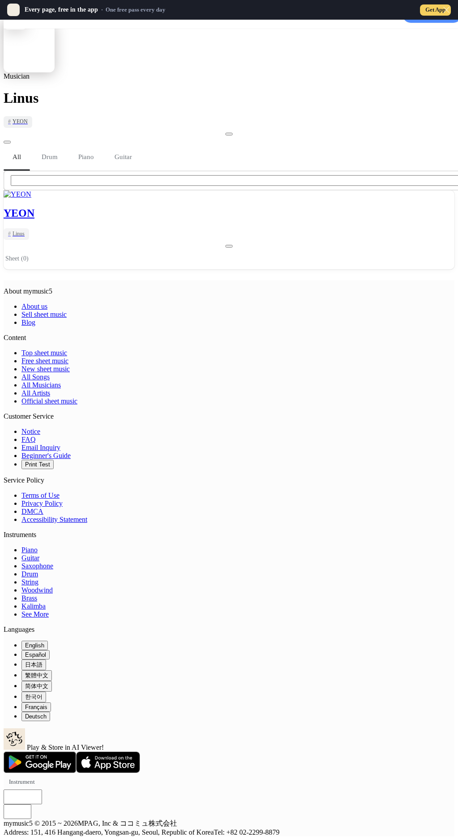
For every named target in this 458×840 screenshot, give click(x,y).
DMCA (32, 511)
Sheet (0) (17, 258)
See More (35, 614)
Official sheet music (49, 401)
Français (36, 707)
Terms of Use (40, 495)
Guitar (30, 558)
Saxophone (37, 566)
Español (35, 654)
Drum (29, 574)
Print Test (37, 464)
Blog (28, 322)
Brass (29, 598)
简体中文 (36, 686)
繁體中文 (36, 675)
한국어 (33, 696)
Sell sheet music (44, 314)
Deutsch (36, 716)
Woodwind (37, 590)
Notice (30, 431)
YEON (19, 213)
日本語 (33, 664)
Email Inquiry (40, 447)
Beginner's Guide (46, 455)
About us (34, 306)
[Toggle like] (229, 134)
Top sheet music (44, 353)
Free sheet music (44, 361)
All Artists (35, 393)
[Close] (446, 10)
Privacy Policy (42, 503)
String (29, 582)
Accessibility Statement (54, 519)
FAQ (28, 439)
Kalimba (33, 606)
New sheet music (45, 369)
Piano (29, 550)
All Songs (35, 377)
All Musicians (41, 385)
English (34, 645)
